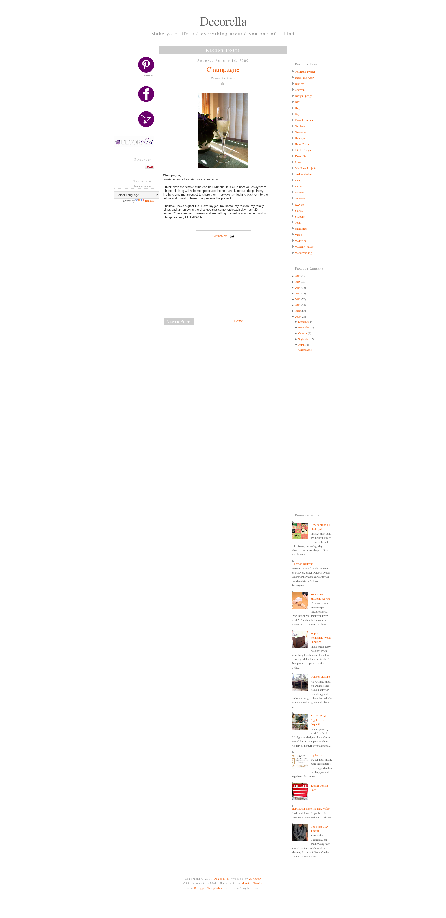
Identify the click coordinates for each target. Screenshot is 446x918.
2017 (298, 276)
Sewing (299, 210)
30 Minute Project (305, 71)
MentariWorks (252, 883)
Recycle (299, 204)
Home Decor (302, 144)
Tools (298, 222)
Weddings (300, 240)
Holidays (300, 138)
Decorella (223, 20)
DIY (297, 102)
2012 (298, 299)
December (303, 321)
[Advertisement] (135, 280)
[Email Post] (231, 236)
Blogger (299, 83)
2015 (298, 282)
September (304, 339)
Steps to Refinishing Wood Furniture (321, 637)
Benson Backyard (303, 563)
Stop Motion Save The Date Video (311, 808)
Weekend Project (304, 246)
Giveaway (300, 132)
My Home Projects (305, 168)
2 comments (220, 236)
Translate (149, 201)
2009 (298, 316)
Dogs (298, 108)
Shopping (300, 216)
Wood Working (303, 253)
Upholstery (301, 228)
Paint (298, 180)
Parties (298, 186)
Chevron (300, 89)
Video (298, 234)
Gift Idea (300, 126)
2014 (298, 287)
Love (298, 162)
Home (238, 320)
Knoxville (300, 156)
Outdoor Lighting (320, 676)
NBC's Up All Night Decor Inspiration (318, 720)
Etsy (297, 114)
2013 (298, 293)
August (302, 344)
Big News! (317, 755)
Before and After (304, 77)
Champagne (223, 69)
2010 (298, 311)
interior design (303, 150)
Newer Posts (178, 321)
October (302, 333)
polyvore (300, 198)
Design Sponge (303, 96)
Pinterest (300, 192)
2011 (298, 305)
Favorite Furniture (305, 120)
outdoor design (303, 174)
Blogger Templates (208, 888)
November (304, 327)
